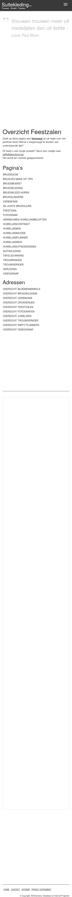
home (6, 889)
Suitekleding (16, 4)
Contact (15, 889)
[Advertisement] (36, 82)
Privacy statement (41, 889)
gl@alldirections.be (13, 154)
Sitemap (26, 889)
